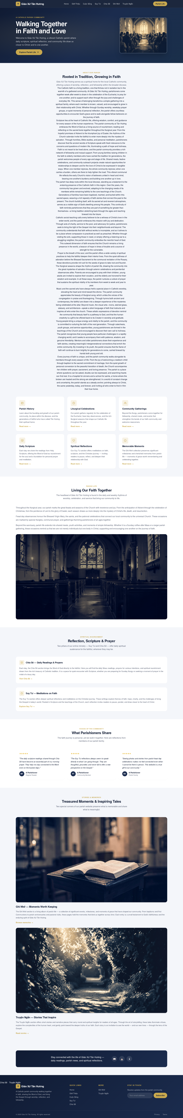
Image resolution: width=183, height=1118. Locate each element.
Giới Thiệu (76, 3)
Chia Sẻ (107, 3)
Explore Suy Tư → (27, 706)
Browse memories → (24, 922)
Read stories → (22, 1033)
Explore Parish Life (27, 52)
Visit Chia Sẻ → (25, 678)
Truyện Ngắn (128, 3)
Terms (165, 1114)
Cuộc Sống (87, 3)
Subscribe (160, 1095)
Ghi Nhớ (116, 3)
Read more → (25, 426)
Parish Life (160, 3)
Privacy (157, 1114)
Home (66, 3)
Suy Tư (98, 3)
